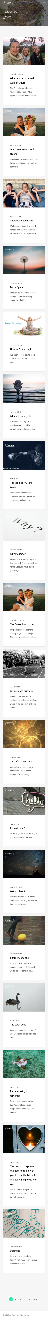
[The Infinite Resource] (24, 752)
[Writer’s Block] (24, 881)
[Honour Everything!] (24, 341)
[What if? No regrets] (24, 406)
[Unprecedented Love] (24, 211)
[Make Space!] (24, 277)
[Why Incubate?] (24, 546)
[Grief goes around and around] (24, 142)
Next (36, 1299)
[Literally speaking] (24, 948)
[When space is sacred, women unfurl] (24, 71)
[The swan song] (24, 1015)
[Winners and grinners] (24, 683)
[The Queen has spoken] (24, 614)
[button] (44, 3)
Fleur (9, 39)
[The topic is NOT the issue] (24, 475)
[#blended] (24, 1241)
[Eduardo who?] (24, 817)
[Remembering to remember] (24, 1086)
